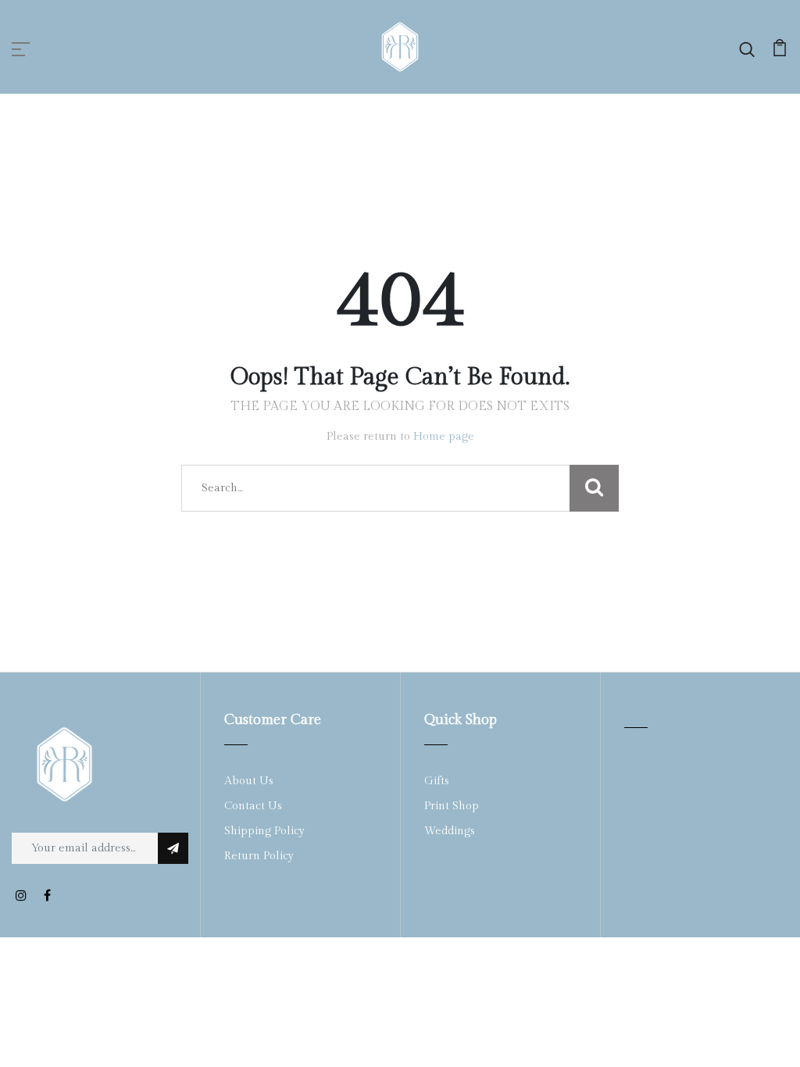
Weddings (449, 831)
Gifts (436, 781)
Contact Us (253, 806)
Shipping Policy (264, 831)
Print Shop (451, 806)
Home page (443, 436)
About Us (248, 781)
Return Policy (259, 856)
